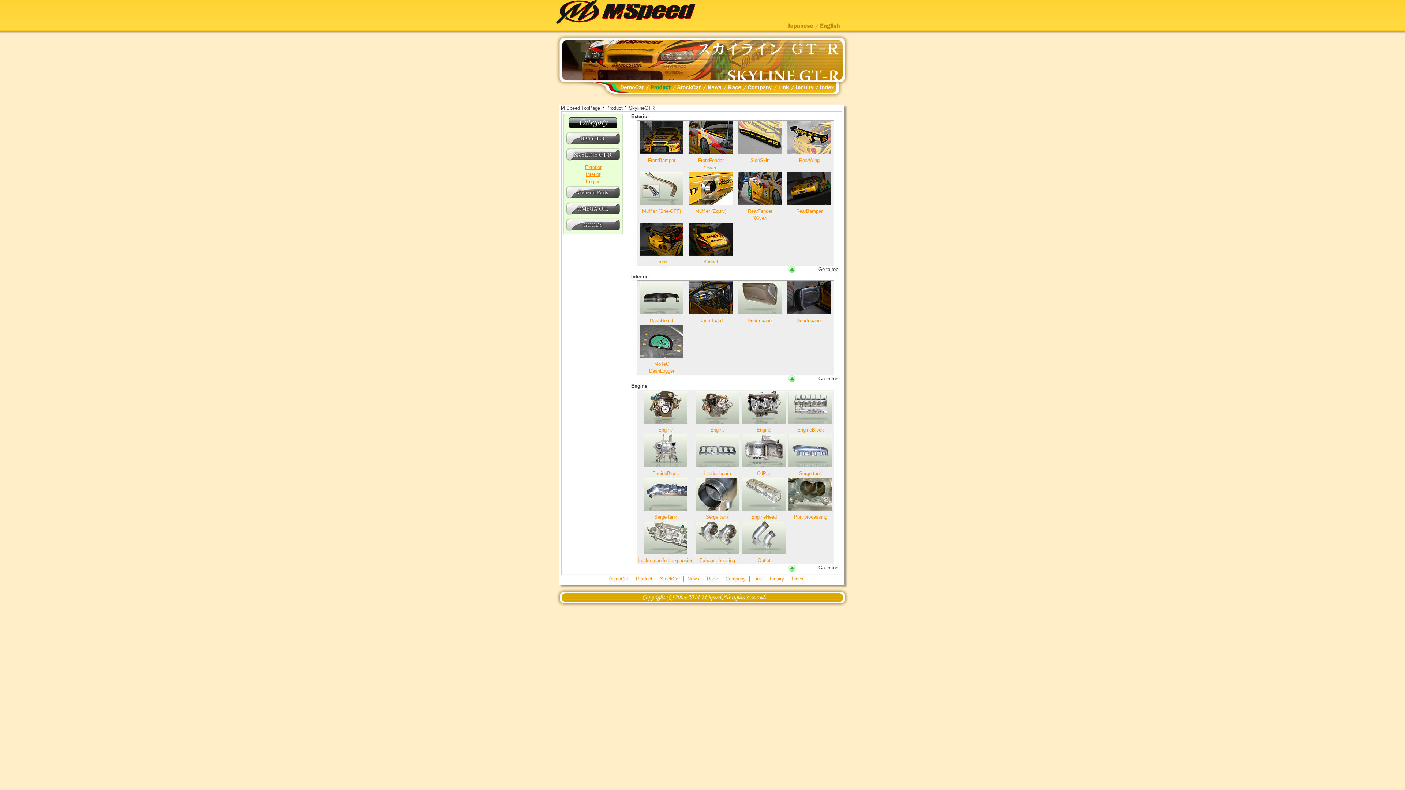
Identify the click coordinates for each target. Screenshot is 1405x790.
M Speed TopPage (580, 108)
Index (797, 579)
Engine (593, 181)
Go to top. (829, 269)
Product (614, 108)
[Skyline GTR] (593, 160)
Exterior (593, 167)
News (693, 579)
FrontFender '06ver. (711, 164)
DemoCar (618, 579)
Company (736, 579)
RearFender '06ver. (760, 214)
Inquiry (777, 579)
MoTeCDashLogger (661, 367)
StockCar (670, 579)
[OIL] (593, 214)
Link (757, 579)
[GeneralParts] (593, 197)
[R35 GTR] (593, 144)
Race (712, 579)
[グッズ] (593, 230)
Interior (593, 174)
